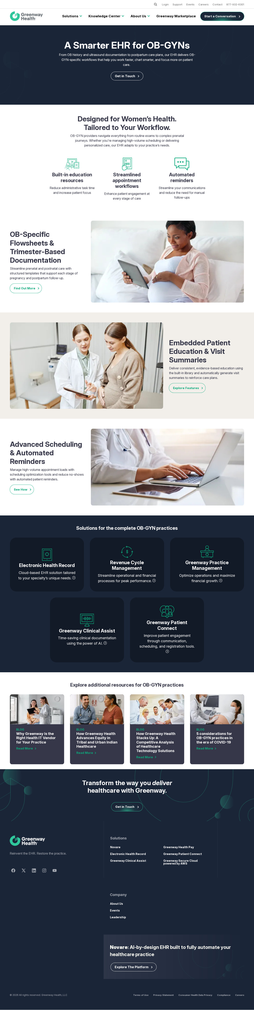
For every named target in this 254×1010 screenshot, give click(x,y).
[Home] (49, 840)
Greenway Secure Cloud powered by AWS (180, 862)
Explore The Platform (131, 967)
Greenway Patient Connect (182, 854)
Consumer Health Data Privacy (195, 995)
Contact (217, 4)
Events (190, 4)
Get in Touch (125, 76)
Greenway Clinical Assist (128, 860)
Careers (203, 4)
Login (165, 4)
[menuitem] (70, 16)
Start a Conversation (220, 16)
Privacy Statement (163, 995)
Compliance (223, 995)
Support (177, 4)
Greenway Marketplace (176, 16)
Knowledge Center (104, 16)
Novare (115, 847)
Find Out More (24, 288)
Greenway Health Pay (178, 847)
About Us (138, 16)
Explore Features (186, 388)
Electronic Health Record (128, 854)
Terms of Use (140, 995)
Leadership (118, 917)
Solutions (70, 16)
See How (20, 489)
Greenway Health (33, 16)
